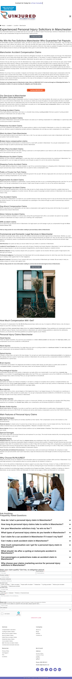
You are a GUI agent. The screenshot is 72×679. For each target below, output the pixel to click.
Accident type (3, 582)
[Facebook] (50, 669)
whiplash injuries (28, 440)
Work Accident (15, 584)
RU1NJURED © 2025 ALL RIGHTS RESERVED (36, 677)
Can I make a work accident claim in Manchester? (24, 541)
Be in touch (39, 648)
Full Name (3, 571)
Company (39, 627)
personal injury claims (17, 328)
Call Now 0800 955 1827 (36, 90)
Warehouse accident (14, 586)
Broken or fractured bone (22, 593)
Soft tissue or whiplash (7, 593)
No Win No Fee (23, 324)
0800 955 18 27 (43, 662)
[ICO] (59, 669)
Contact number (4, 575)
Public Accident (5, 584)
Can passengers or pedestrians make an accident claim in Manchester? (29, 558)
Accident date (3, 587)
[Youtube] (55, 669)
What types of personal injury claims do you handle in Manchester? (33, 532)
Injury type (3, 591)
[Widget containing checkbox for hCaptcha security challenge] (10, 613)
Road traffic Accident (27, 584)
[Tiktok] (46, 669)
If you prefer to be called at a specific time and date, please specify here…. (20, 603)
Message (2, 594)
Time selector (3, 607)
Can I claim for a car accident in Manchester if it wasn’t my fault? (32, 536)
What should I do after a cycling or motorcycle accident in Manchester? (28, 552)
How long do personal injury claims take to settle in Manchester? (32, 524)
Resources (5, 648)
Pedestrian (37, 584)
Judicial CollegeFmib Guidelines (38, 328)
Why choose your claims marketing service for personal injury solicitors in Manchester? (30, 564)
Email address (40, 571)
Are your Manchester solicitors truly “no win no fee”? (26, 528)
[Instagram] (37, 669)
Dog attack (4, 586)
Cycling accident (46, 584)
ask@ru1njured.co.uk (44, 664)
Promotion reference (5, 579)
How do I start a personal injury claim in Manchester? (26, 520)
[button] (70, 16)
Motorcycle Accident (58, 584)
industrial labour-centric (59, 65)
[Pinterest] (42, 669)
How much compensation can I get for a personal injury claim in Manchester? (31, 546)
